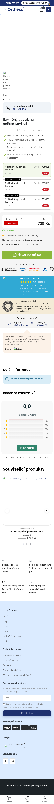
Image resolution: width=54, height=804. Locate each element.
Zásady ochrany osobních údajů (17, 675)
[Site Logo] (13, 9)
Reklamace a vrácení (12, 655)
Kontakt (6, 641)
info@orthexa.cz (21, 325)
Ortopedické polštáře (27, 529)
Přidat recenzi (27, 447)
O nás (5, 626)
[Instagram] (12, 761)
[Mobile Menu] (48, 9)
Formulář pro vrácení (12, 660)
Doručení (7, 665)
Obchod (6, 631)
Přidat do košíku (29, 255)
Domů (5, 616)
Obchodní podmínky (12, 670)
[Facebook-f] (5, 761)
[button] (7, 511)
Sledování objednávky (12, 636)
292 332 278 (19, 109)
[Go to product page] (27, 501)
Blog (5, 621)
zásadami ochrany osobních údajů (25, 707)
